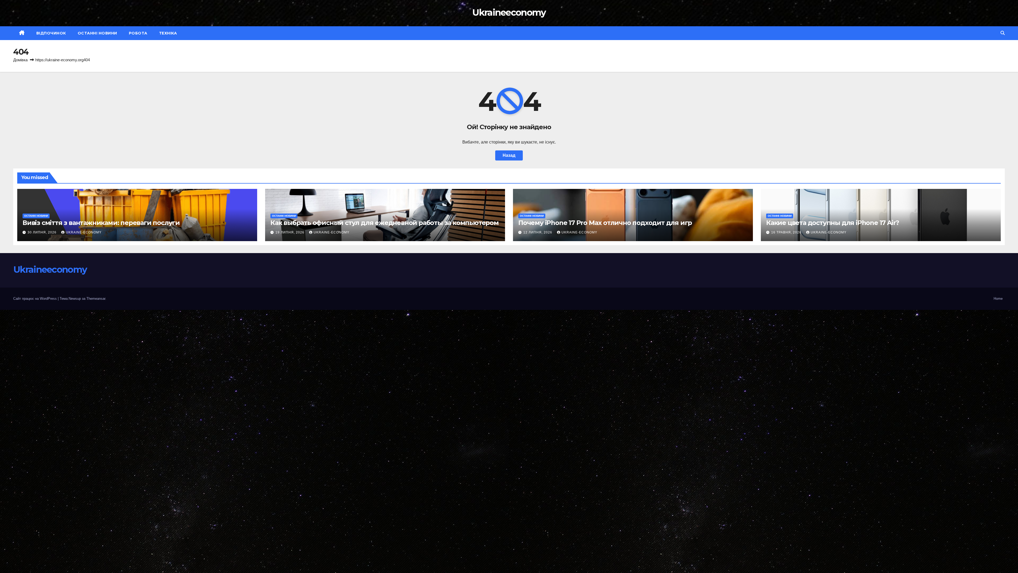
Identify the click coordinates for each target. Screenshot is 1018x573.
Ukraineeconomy (509, 12)
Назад (509, 155)
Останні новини (97, 33)
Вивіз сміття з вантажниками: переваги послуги (101, 223)
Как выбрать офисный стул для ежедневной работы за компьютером (384, 223)
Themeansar (95, 299)
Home (998, 299)
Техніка (168, 33)
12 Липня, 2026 (538, 232)
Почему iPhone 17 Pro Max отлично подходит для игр (605, 223)
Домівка (20, 60)
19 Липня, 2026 (290, 232)
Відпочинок (51, 33)
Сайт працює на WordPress (35, 299)
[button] (1003, 33)
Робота (138, 33)
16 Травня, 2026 (786, 232)
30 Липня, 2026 (43, 232)
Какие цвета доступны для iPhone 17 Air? (832, 223)
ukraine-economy (84, 232)
